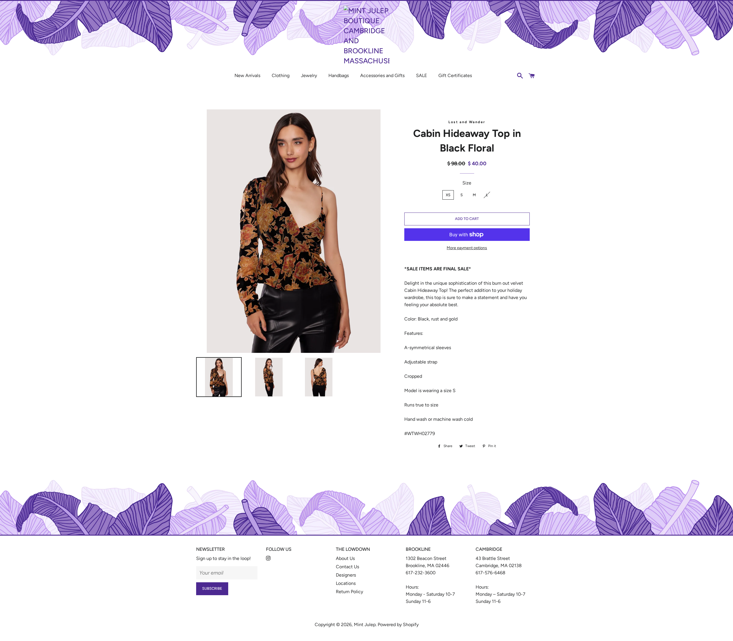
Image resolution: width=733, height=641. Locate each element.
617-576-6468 (490, 572)
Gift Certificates (455, 75)
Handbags (338, 75)
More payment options (467, 247)
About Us (345, 558)
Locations (346, 583)
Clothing (280, 75)
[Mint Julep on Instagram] (269, 558)
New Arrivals (247, 75)
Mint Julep (365, 624)
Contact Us (347, 566)
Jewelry (309, 75)
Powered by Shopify (398, 624)
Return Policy (349, 591)
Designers (346, 575)
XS (448, 195)
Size (466, 183)
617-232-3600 (421, 572)
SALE (421, 75)
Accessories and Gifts (382, 75)
